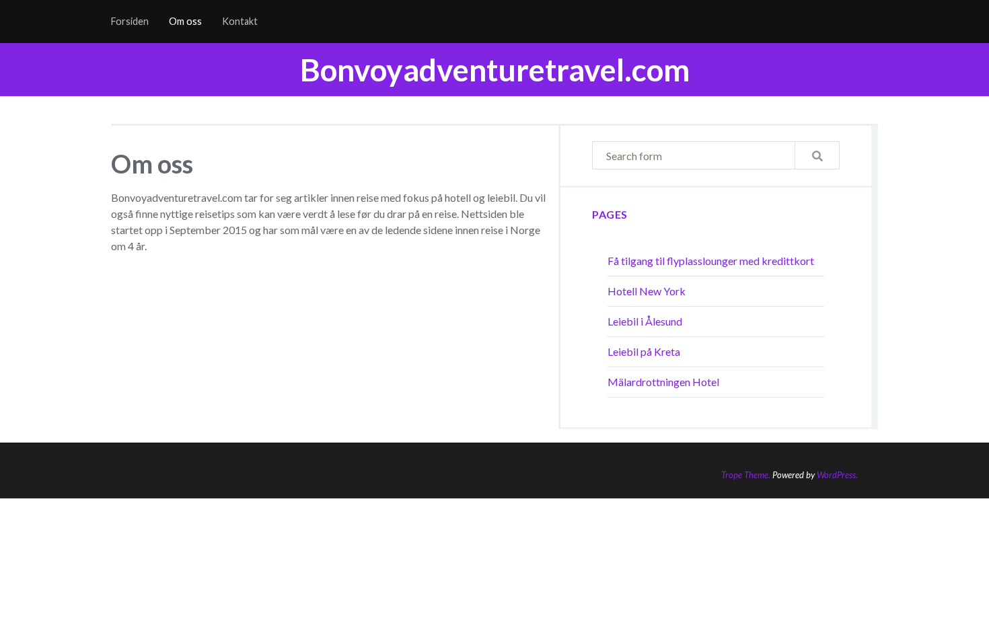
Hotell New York (647, 291)
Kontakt (240, 21)
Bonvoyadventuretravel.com (495, 69)
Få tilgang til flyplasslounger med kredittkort (711, 260)
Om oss (185, 21)
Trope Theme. (745, 474)
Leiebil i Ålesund (645, 321)
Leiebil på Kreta (644, 351)
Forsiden (130, 21)
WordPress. (837, 474)
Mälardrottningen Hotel (663, 381)
